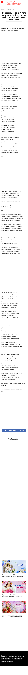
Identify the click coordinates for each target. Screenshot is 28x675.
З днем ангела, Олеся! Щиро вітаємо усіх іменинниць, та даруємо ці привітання (13, 595)
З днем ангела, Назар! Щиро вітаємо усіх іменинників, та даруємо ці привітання (13, 575)
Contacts (3, 661)
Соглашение (10, 661)
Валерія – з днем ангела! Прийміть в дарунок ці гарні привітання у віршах (12, 615)
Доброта (3, 385)
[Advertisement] (14, 47)
